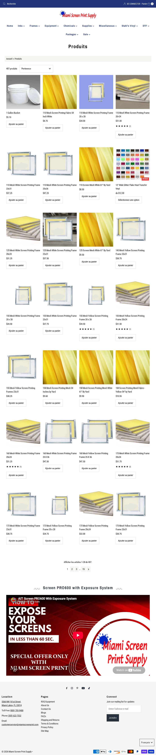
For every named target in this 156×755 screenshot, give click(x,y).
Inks (20, 25)
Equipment (51, 25)
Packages (71, 34)
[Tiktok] (89, 688)
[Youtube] (83, 688)
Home (10, 25)
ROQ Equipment (48, 701)
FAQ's (43, 716)
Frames (34, 25)
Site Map (45, 731)
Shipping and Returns (50, 720)
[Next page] (89, 569)
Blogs (43, 712)
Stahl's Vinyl (129, 25)
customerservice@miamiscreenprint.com (20, 724)
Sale (86, 34)
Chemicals (70, 25)
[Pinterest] (77, 688)
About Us (45, 705)
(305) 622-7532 (14, 715)
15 (83, 569)
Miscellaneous (107, 25)
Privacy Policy (47, 727)
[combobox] (39, 4)
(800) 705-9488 (16, 710)
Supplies (87, 25)
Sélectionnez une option (128, 200)
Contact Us (46, 709)
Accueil (9, 59)
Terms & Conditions (49, 723)
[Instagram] (72, 688)
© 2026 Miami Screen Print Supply (17, 751)
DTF (145, 25)
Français (145, 742)
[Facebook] (66, 688)
